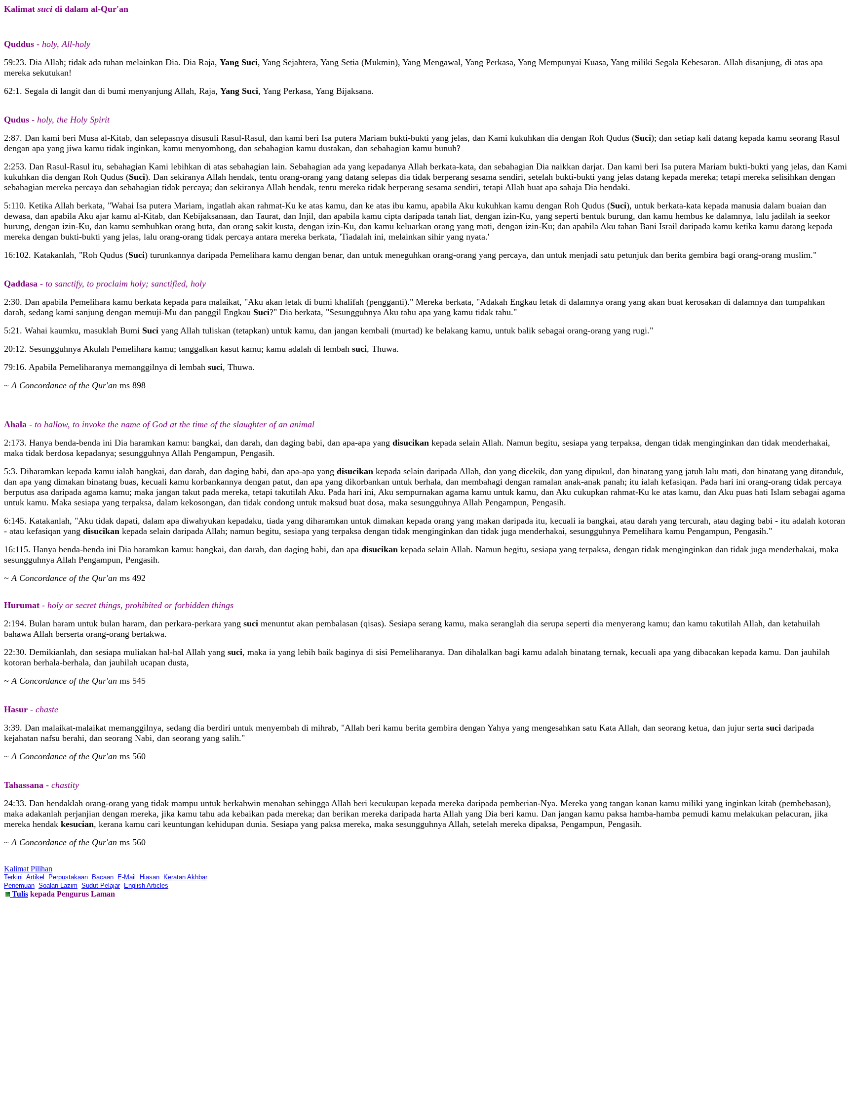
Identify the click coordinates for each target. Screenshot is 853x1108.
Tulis (19, 894)
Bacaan (103, 877)
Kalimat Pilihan (28, 868)
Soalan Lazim (58, 885)
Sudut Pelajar (100, 885)
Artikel (35, 877)
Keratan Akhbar (185, 877)
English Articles (146, 885)
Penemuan (19, 885)
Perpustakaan (68, 877)
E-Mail (126, 877)
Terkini (13, 877)
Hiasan (149, 877)
